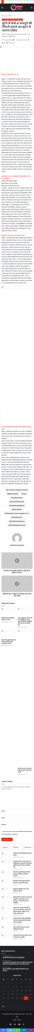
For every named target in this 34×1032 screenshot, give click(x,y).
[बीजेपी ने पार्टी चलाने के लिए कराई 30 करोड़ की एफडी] (25, 698)
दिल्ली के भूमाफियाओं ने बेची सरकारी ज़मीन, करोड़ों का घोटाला (8, 641)
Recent (5, 847)
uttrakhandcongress (17, 521)
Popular (15, 847)
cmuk (24, 494)
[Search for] (32, 8)
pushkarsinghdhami (17, 505)
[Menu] (2, 8)
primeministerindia (17, 501)
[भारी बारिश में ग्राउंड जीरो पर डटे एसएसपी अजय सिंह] (7, 937)
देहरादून (16, 19)
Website (3, 824)
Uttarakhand (17, 509)
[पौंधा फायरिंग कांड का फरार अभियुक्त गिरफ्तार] (7, 929)
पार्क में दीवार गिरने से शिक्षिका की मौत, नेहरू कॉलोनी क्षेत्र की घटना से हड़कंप (22, 920)
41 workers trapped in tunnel (17, 490)
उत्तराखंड (10, 16)
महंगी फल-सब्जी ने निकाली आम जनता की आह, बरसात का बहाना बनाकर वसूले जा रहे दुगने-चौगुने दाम (22, 910)
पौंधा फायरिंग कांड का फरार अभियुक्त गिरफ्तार (21, 928)
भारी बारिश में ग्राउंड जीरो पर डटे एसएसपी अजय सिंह (22, 936)
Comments (27, 847)
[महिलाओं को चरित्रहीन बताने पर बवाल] (8, 612)
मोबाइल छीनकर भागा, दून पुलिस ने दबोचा (21, 890)
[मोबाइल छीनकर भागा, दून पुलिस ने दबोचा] (7, 891)
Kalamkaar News (8, 40)
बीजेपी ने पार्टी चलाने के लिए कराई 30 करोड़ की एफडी (25, 770)
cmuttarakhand (17, 498)
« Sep (3, 1006)
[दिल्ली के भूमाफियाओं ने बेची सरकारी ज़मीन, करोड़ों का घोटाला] (8, 634)
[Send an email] (13, 40)
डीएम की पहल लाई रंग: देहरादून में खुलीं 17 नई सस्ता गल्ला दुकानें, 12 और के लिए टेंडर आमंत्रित (22, 900)
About (19, 1020)
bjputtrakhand (13, 494)
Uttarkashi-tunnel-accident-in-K (17, 513)
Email (3, 817)
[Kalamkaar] (17, 7)
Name (3, 811)
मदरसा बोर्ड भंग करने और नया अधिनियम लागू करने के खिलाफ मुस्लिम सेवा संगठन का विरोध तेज (25, 621)
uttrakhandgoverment (17, 525)
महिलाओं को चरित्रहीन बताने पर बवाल (8, 619)
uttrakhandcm (17, 517)
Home (5, 16)
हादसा (21, 19)
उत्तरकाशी (5, 19)
